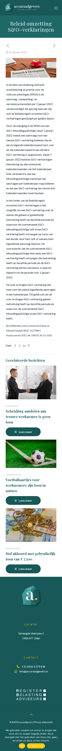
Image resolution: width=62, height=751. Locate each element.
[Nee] (57, 738)
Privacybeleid (36, 745)
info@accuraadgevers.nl (33, 671)
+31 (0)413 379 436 (33, 666)
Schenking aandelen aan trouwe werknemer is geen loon (28, 416)
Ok (22, 745)
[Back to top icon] (31, 714)
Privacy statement (43, 722)
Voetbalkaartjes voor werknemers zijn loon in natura (26, 485)
